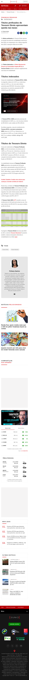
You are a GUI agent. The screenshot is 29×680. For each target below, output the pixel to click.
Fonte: (23, 450)
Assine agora (14, 624)
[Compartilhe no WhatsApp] (24, 33)
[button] (23, 6)
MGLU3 (5, 435)
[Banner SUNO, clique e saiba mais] (14, 104)
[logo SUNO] (13, 2)
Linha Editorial (21, 607)
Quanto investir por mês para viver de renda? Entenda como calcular (13, 349)
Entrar (25, 1)
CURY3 (4, 438)
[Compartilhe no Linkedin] (26, 33)
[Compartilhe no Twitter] (21, 33)
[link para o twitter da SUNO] (12, 645)
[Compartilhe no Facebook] (18, 33)
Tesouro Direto (8, 19)
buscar (15, 6)
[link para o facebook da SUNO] (7, 645)
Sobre (2, 607)
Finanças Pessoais (10, 12)
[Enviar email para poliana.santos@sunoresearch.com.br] (14, 294)
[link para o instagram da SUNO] (16, 645)
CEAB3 (4, 442)
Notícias (2, 12)
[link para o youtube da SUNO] (21, 645)
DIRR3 (4, 445)
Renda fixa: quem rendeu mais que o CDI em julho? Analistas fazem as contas (13, 326)
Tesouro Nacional (16, 233)
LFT (15, 200)
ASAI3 (4, 431)
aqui (16, 237)
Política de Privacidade (10, 607)
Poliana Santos (14, 271)
